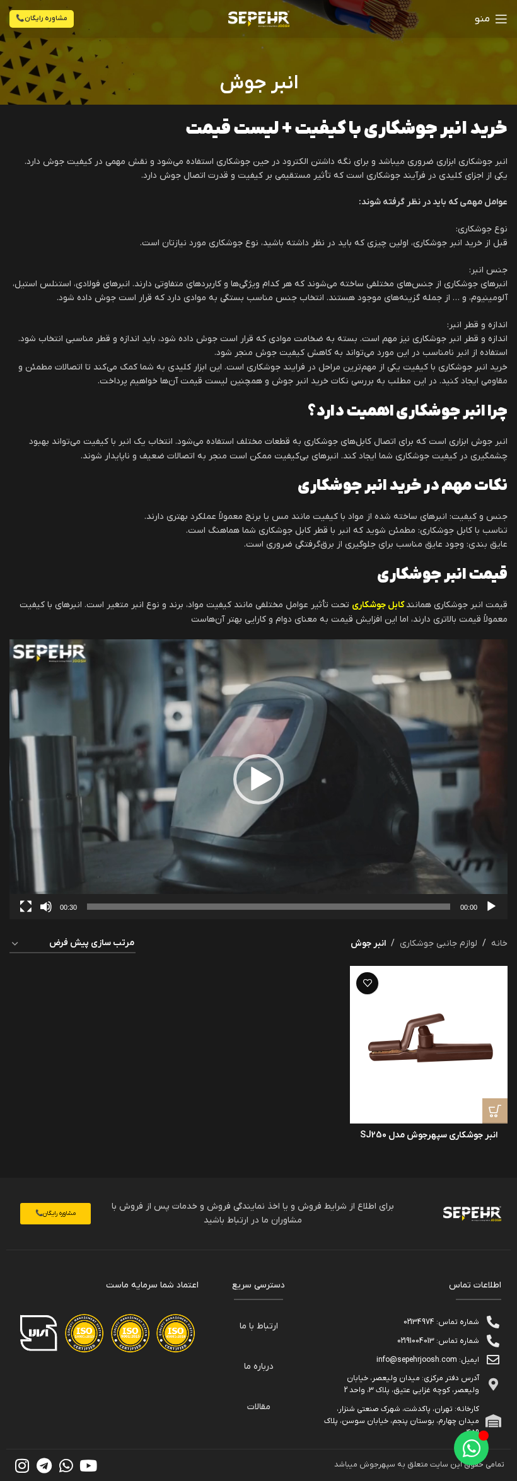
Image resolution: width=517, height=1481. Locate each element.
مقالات (258, 1407)
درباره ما (259, 1367)
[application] (258, 779)
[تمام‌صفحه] (26, 913)
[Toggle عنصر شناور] (471, 1448)
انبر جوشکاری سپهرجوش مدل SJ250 (428, 1135)
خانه (499, 944)
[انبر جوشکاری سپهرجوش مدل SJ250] (429, 1045)
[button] (258, 779)
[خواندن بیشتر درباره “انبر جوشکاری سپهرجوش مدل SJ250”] (495, 1111)
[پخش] (491, 913)
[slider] (268, 906)
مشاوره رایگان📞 (41, 18)
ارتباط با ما (259, 1326)
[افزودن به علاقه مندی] (367, 983)
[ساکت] (46, 913)
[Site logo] (258, 19)
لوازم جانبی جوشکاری (438, 944)
